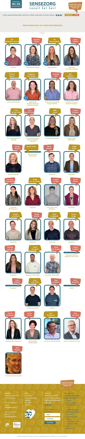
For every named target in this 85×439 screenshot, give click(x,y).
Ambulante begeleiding (14, 15)
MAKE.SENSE (38, 15)
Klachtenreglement (52, 398)
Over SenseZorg (30, 398)
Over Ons (46, 15)
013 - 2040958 (12, 403)
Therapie (31, 15)
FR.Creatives (52, 436)
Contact (28, 405)
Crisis (76, 15)
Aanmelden (69, 15)
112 (68, 407)
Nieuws (52, 15)
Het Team (28, 403)
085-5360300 (71, 405)
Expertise (25, 15)
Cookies (47, 393)
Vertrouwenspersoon (53, 400)
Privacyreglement (51, 396)
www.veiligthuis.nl (72, 421)
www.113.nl (70, 428)
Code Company (63, 436)
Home (4, 15)
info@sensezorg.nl (10, 407)
